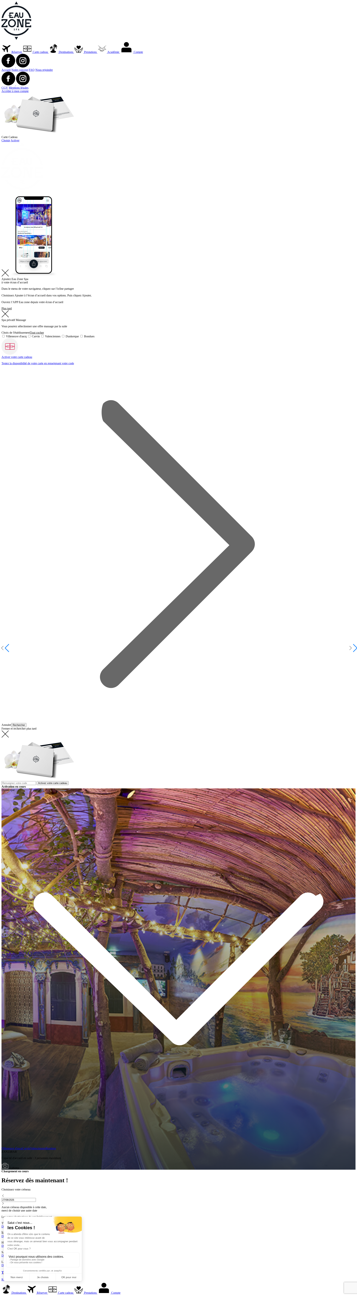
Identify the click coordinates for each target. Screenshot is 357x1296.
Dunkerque (72, 336)
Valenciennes (52, 336)
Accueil (6, 69)
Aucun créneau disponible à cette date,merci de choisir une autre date (24, 1209)
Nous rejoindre (44, 69)
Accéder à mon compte (15, 91)
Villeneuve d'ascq (16, 336)
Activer (15, 140)
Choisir (5, 140)
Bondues (88, 336)
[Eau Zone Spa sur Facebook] (8, 66)
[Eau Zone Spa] (16, 38)
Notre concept (19, 69)
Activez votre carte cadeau (52, 783)
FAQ (32, 69)
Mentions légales (18, 87)
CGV (4, 87)
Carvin (36, 336)
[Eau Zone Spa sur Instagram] (23, 66)
